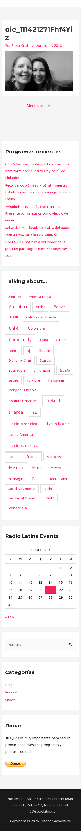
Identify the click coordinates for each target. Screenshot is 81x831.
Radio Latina (59, 478)
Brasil (13, 317)
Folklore (33, 380)
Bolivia (60, 306)
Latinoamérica (24, 446)
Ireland (53, 400)
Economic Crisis (20, 360)
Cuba (44, 339)
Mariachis (54, 456)
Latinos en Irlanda (23, 456)
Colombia (36, 328)
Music (37, 467)
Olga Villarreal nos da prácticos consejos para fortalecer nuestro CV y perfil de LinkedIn (37, 171)
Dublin (44, 350)
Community (20, 339)
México (55, 468)
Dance (13, 350)
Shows (10, 700)
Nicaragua (16, 478)
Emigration (42, 370)
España (64, 370)
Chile (13, 328)
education (17, 370)
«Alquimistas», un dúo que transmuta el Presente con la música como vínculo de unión (36, 213)
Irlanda (16, 412)
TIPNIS (49, 498)
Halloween (56, 380)
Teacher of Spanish (22, 498)
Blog (8, 684)
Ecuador (46, 360)
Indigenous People (22, 390)
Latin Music (58, 423)
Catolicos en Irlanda (41, 317)
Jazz (35, 412)
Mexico (16, 467)
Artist (40, 306)
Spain (48, 488)
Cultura (61, 340)
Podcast (11, 692)
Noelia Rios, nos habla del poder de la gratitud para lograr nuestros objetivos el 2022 (38, 249)
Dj (28, 350)
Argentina (18, 306)
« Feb (9, 617)
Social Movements (22, 488)
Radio (37, 478)
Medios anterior (40, 105)
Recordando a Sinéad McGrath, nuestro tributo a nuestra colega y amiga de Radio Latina (38, 192)
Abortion (14, 297)
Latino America (21, 434)
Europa (13, 380)
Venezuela (18, 508)
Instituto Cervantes (22, 400)
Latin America (23, 424)
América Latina (40, 297)
